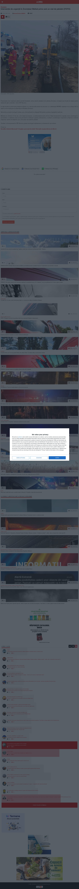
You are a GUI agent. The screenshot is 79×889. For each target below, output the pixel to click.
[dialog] (39, 444)
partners (20, 436)
